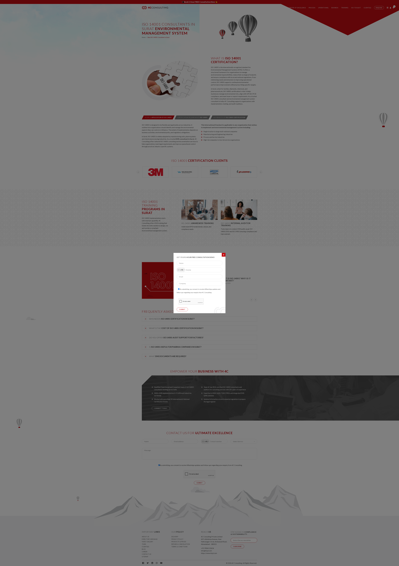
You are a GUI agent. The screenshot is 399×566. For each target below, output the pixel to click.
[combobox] (181, 270)
